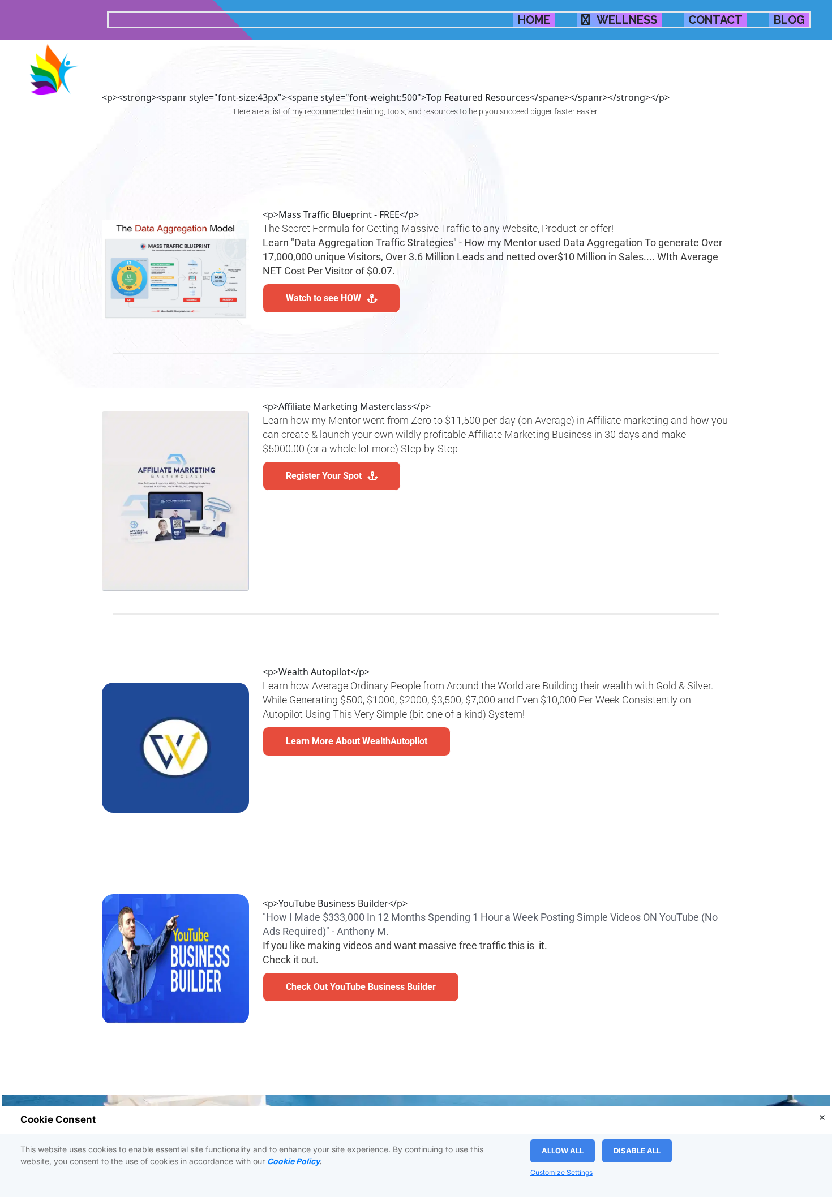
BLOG (789, 20)
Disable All (637, 1150)
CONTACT (715, 20)
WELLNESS (625, 20)
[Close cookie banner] (821, 1117)
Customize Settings (561, 1172)
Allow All (563, 1150)
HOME (534, 20)
